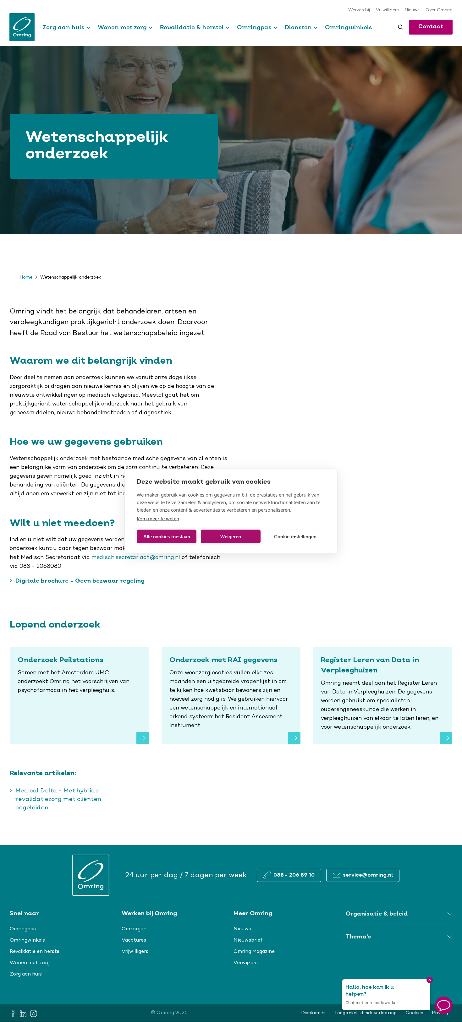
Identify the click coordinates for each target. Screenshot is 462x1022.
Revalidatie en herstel (35, 951)
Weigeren (230, 536)
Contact (430, 27)
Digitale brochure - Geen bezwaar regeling (80, 581)
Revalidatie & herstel (192, 27)
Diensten (298, 27)
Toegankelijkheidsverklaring (365, 1013)
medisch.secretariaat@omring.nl (135, 558)
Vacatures (134, 940)
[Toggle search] (400, 27)
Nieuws (412, 10)
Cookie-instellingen (295, 536)
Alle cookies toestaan (166, 536)
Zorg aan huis (63, 27)
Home (26, 277)
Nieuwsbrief (248, 940)
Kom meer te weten (158, 518)
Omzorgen (134, 929)
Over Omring (439, 10)
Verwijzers (246, 962)
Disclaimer (313, 1013)
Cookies (414, 1013)
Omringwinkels (348, 27)
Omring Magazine (254, 951)
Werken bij (359, 10)
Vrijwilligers (387, 10)
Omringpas (254, 27)
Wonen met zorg (122, 27)
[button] (444, 1005)
